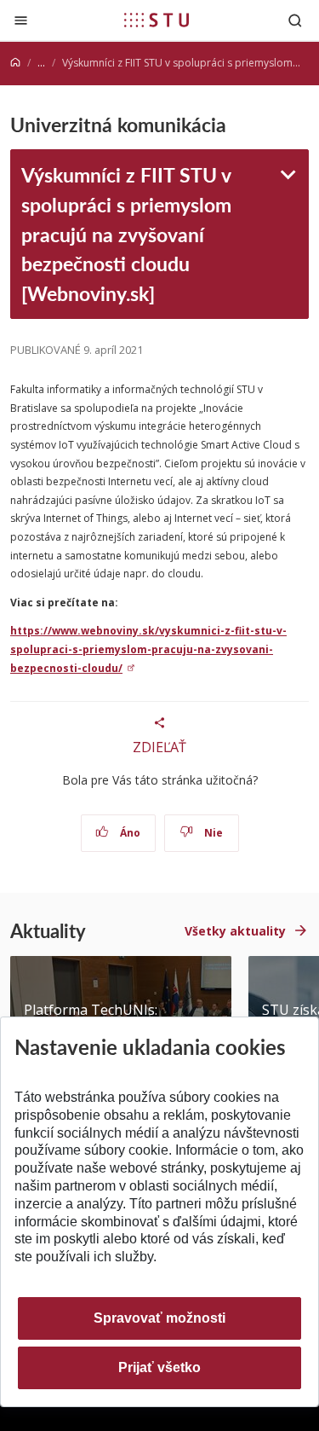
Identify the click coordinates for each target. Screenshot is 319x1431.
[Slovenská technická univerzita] (156, 19)
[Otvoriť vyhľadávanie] (295, 20)
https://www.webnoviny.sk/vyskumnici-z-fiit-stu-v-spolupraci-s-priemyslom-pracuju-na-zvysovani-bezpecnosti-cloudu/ (148, 649)
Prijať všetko (159, 1367)
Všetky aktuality (235, 931)
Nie (212, 833)
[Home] (15, 62)
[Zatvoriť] (21, 20)
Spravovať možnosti (159, 1318)
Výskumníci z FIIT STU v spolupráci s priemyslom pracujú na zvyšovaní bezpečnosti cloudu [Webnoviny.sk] (126, 233)
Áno (128, 833)
